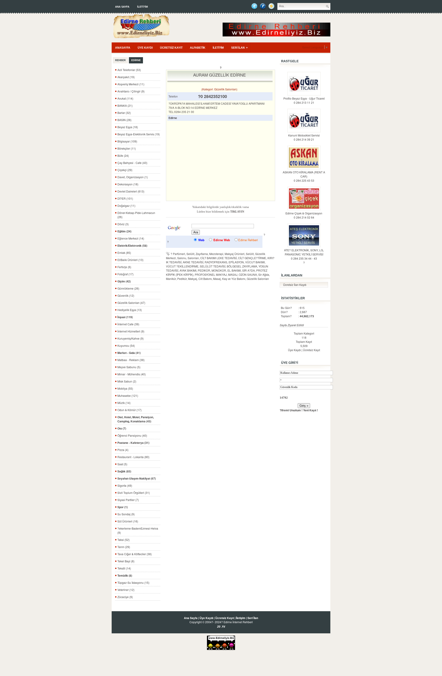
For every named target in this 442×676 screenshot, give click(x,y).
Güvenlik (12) (125, 295)
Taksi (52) (123, 540)
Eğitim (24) (124, 231)
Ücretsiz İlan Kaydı (294, 285)
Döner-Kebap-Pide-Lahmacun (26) (136, 215)
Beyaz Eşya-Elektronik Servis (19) (138, 134)
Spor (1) (122, 507)
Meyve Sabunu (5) (128, 367)
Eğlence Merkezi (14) (130, 238)
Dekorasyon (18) (127, 184)
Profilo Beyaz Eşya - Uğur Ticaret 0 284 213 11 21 (304, 100)
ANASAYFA (122, 47)
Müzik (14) (124, 403)
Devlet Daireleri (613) (130, 191)
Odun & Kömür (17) (129, 410)
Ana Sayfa (122, 6)
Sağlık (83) (124, 471)
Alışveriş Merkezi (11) (130, 84)
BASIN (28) (124, 120)
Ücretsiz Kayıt (311, 350)
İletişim (240, 618)
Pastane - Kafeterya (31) (133, 443)
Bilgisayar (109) (127, 141)
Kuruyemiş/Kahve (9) (130, 338)
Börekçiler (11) (126, 148)
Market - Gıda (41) (129, 353)
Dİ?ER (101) (125, 198)
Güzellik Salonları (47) (131, 303)
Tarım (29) (123, 547)
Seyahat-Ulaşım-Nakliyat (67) (136, 478)
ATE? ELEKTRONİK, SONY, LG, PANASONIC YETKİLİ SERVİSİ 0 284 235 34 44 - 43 (304, 254)
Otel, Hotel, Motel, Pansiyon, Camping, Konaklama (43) (135, 419)
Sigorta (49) (124, 485)
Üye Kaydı (294, 350)
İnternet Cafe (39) (128, 324)
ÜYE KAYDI (145, 47)
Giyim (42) (124, 281)
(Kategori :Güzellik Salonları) (219, 89)
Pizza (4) (122, 450)
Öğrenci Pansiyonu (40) (132, 435)
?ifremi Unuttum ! (291, 410)
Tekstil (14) (124, 568)
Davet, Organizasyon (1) (132, 177)
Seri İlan (252, 618)
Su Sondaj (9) (126, 514)
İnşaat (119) (125, 317)
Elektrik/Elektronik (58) (132, 245)
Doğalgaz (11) (126, 206)
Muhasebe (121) (127, 395)
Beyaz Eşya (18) (127, 127)
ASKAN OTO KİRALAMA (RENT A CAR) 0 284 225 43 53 (304, 176)
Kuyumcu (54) (126, 345)
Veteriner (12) (125, 590)
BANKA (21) (125, 105)
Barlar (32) (124, 113)
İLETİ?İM (142, 6)
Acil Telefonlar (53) (129, 70)
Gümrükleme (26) (128, 288)
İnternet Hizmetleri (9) (130, 331)
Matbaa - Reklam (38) (131, 360)
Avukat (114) (125, 98)
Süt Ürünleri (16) (127, 521)
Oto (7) (121, 428)
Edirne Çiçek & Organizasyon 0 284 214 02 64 (303, 215)
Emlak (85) (124, 253)
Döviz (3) (123, 224)
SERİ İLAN (239, 47)
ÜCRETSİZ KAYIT (171, 47)
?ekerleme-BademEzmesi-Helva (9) (137, 530)
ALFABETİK (197, 47)
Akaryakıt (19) (126, 77)
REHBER (120, 60)
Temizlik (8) (124, 575)
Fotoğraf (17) (125, 274)
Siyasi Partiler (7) (128, 500)
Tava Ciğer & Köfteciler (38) (134, 554)
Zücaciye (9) (125, 597)
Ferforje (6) (124, 267)
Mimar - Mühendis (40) (131, 374)
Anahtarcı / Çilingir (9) (131, 91)
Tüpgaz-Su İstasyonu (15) (133, 582)
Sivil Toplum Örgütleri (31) (133, 493)
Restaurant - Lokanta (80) (133, 457)
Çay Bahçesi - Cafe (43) (132, 163)
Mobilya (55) (125, 388)
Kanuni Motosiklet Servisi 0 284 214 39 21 (304, 137)
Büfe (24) (123, 155)
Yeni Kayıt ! (310, 410)
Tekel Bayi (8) (125, 561)
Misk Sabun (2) (126, 381)
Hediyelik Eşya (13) (129, 310)
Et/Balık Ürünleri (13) (130, 260)
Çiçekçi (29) (124, 170)
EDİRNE (136, 60)
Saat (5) (122, 464)
